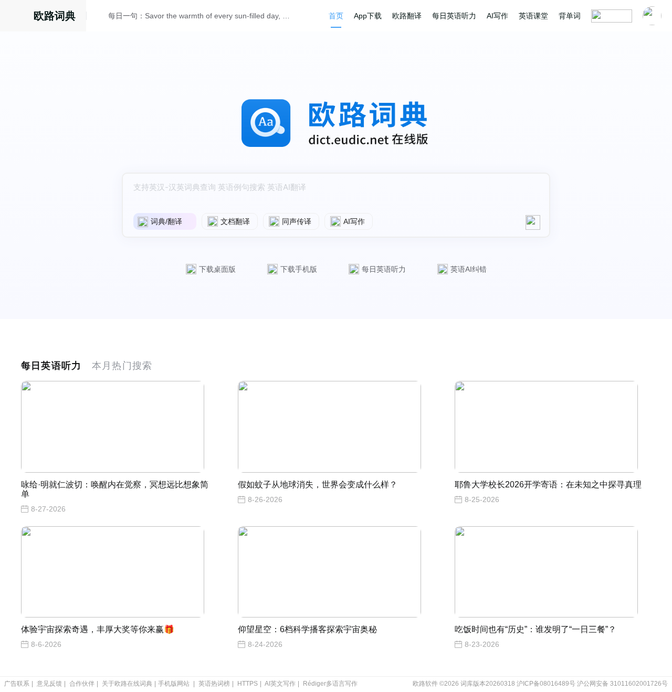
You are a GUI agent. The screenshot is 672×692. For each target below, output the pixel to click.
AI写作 (497, 16)
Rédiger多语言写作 (330, 683)
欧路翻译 (407, 16)
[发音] (100, 17)
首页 (336, 16)
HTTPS (247, 683)
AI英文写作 (280, 683)
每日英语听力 (454, 16)
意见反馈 (49, 683)
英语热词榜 (214, 683)
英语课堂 (533, 16)
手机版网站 (174, 683)
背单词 (570, 16)
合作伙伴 (81, 683)
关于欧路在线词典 (127, 683)
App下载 (368, 16)
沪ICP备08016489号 (546, 683)
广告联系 (16, 683)
